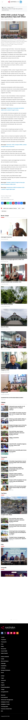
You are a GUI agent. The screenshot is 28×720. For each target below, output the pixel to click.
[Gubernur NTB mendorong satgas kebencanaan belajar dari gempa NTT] (4, 488)
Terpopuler (4, 457)
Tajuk (2, 678)
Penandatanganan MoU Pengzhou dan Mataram (13, 561)
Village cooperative (14, 437)
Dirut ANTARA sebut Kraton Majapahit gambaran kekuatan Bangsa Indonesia (16, 433)
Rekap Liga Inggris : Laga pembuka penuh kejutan (13, 615)
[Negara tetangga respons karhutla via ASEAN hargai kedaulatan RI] (4, 427)
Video (2, 646)
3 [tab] (14, 566)
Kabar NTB (10, 7)
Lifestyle (3, 668)
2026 (23, 208)
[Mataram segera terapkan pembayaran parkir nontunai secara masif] (4, 475)
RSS (2, 711)
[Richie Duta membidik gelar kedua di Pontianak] (4, 452)
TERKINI (3, 402)
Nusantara (3, 648)
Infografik (3, 567)
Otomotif (3, 680)
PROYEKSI (4, 211)
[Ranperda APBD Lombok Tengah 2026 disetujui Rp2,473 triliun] (14, 317)
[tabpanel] (14, 556)
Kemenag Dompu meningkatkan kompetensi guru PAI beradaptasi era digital (17, 532)
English (3, 685)
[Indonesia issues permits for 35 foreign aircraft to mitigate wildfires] (4, 408)
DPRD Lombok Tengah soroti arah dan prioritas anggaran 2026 (13, 369)
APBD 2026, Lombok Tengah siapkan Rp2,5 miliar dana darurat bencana (14, 303)
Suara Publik (4, 651)
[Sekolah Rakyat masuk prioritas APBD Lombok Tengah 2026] (14, 383)
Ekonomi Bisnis (4, 661)
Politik (2, 658)
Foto (2, 544)
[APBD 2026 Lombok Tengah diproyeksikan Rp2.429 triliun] (14, 505)
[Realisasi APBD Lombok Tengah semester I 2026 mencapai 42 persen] (14, 227)
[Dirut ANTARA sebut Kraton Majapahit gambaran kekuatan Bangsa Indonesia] (4, 433)
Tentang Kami (4, 706)
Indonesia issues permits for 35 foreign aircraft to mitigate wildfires (17, 408)
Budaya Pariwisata (5, 670)
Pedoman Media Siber (6, 708)
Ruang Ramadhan (5, 687)
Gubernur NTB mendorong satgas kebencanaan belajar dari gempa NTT (17, 487)
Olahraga (3, 663)
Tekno (2, 682)
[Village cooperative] (4, 439)
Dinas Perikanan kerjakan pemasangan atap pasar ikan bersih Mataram (16, 469)
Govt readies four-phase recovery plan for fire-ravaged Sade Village (13, 514)
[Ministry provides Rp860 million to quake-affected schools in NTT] (4, 420)
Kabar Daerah (4, 653)
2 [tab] (12, 566)
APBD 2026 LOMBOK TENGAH (10, 208)
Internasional (4, 697)
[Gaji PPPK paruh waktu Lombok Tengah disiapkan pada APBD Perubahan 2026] (14, 272)
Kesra (2, 672)
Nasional (3, 695)
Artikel (2, 675)
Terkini (2, 637)
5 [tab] (18, 566)
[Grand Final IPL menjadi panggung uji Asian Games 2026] (4, 445)
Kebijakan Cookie (5, 704)
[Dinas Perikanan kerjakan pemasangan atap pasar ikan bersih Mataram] (4, 469)
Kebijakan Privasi (5, 702)
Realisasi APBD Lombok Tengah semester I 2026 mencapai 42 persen (14, 236)
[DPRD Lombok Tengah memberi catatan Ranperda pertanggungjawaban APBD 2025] (14, 250)
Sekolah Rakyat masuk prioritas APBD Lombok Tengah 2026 (13, 391)
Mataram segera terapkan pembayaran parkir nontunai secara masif (16, 475)
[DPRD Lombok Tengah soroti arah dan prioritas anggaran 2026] (14, 360)
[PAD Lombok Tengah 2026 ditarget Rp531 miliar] (13, 339)
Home (4, 7)
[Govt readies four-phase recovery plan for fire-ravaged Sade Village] (4, 414)
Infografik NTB (4, 691)
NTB (19, 208)
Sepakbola (3, 665)
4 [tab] (16, 566)
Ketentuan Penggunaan (7, 699)
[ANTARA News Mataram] (15, 1)
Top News (4, 493)
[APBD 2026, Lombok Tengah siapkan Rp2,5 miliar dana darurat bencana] (14, 295)
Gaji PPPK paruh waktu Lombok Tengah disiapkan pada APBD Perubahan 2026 (11, 281)
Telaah (2, 689)
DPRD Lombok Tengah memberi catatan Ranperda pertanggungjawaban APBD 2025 (12, 259)
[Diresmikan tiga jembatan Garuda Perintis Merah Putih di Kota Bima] (4, 463)
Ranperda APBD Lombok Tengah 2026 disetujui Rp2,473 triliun (13, 326)
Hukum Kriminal (5, 656)
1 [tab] (10, 566)
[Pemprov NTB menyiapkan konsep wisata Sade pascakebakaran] (4, 481)
